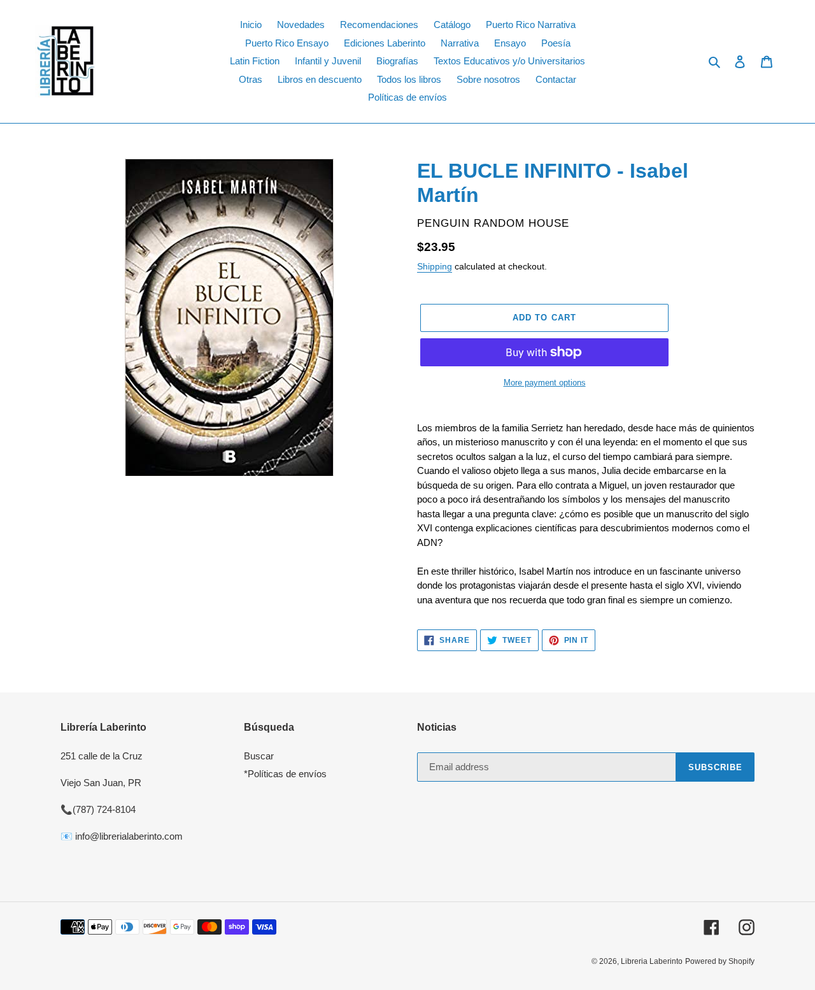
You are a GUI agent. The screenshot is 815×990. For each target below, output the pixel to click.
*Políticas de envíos (285, 773)
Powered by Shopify (720, 961)
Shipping (434, 266)
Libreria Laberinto (652, 961)
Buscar (259, 755)
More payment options (545, 382)
